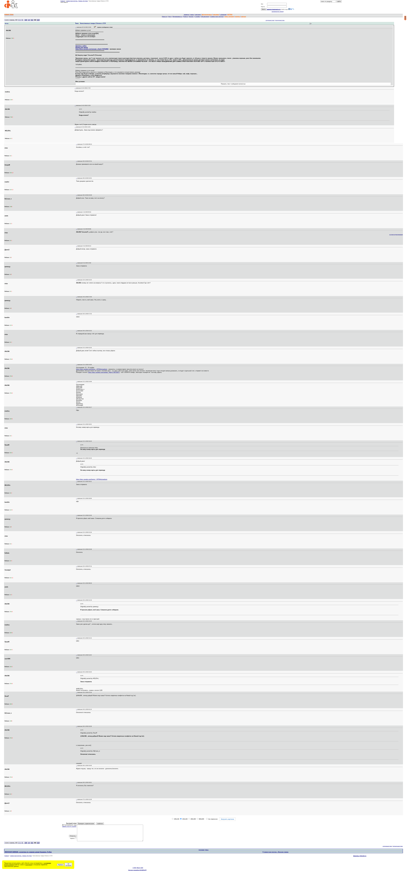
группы (237, 16)
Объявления (205, 16)
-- (75, 27)
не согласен (68, 864)
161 (32, 20)
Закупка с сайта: (81, 46)
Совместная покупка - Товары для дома (77, 1)
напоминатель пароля (278, 11)
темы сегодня (229, 16)
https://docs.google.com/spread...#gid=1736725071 (104, 372)
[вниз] (405, 18)
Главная (62, 1)
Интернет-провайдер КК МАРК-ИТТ (137, 870)
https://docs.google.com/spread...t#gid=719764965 (91, 49)
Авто (169, 16)
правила (186, 14)
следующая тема (270, 20)
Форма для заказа (81, 47)
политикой (28, 864)
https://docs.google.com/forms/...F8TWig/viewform (91, 369)
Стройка (197, 16)
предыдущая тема (279, 20)
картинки (198, 14)
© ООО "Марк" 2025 (138, 867)
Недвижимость (177, 16)
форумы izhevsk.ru (359, 856)
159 (26, 20)
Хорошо (60, 864)
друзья (243, 16)
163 (38, 20)
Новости (164, 16)
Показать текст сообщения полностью (233, 84)
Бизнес (191, 16)
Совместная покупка (216, 16)
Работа (185, 16)
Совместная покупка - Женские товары (275, 852)
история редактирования (396, 234)
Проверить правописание (86, 823)
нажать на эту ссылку (69, 826)
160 (29, 20)
